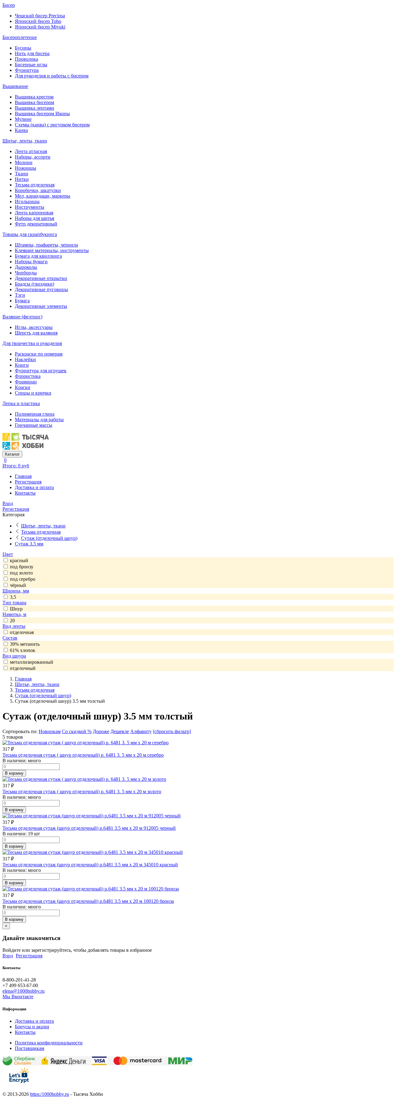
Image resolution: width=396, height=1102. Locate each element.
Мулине (23, 119)
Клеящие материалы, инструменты (52, 250)
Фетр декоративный (36, 223)
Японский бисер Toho (38, 21)
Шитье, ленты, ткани (24, 140)
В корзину (14, 773)
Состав (9, 638)
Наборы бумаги (31, 261)
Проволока (26, 59)
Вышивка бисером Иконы (42, 113)
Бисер (8, 5)
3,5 (13, 597)
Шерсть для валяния (36, 332)
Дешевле (119, 731)
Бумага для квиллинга (38, 256)
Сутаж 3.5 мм (29, 543)
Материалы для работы (39, 419)
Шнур (16, 608)
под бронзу (21, 566)
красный (19, 560)
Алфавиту (141, 731)
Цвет (7, 554)
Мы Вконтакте (17, 996)
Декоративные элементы (41, 306)
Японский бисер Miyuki (40, 26)
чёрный (18, 585)
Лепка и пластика (21, 403)
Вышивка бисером (34, 102)
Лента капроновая (34, 212)
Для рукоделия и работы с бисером (51, 75)
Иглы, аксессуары (34, 327)
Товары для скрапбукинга (29, 234)
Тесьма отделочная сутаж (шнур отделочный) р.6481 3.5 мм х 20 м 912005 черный (89, 828)
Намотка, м (14, 614)
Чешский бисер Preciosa (40, 15)
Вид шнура (14, 655)
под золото (21, 572)
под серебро (22, 579)
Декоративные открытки (41, 278)
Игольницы (27, 201)
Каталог (12, 454)
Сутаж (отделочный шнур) (49, 538)
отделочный (23, 668)
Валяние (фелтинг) (22, 316)
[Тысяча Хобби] (25, 448)
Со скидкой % (77, 731)
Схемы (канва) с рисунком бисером (52, 124)
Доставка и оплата (34, 487)
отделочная (22, 632)
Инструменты (29, 207)
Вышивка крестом (34, 96)
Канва (21, 130)
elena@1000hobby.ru (23, 991)
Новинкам (50, 731)
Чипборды (26, 272)
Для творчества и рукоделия (32, 343)
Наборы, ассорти (32, 157)
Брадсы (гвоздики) (34, 283)
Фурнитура (27, 70)
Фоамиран (26, 381)
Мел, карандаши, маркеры (42, 196)
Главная (23, 476)
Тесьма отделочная (34, 184)
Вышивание (15, 86)
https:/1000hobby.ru (49, 1094)
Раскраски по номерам (38, 353)
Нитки (22, 179)
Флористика (28, 376)
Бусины (23, 47)
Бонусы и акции (32, 1026)
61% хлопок (22, 650)
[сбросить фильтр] (172, 731)
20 (12, 620)
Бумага (22, 300)
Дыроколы (26, 267)
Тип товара (14, 602)
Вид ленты (13, 626)
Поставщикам (29, 1048)
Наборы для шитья (34, 218)
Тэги (20, 295)
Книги (22, 365)
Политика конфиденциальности (49, 1042)
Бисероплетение (19, 37)
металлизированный (31, 662)
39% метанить (25, 644)
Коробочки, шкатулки (38, 190)
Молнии (23, 162)
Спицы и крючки (33, 393)
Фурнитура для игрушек (41, 370)
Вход (7, 503)
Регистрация (28, 481)
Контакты (25, 493)
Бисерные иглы (31, 64)
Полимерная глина (34, 414)
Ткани (21, 173)
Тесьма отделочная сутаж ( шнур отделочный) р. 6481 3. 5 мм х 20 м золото (81, 791)
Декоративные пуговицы (41, 289)
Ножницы (25, 168)
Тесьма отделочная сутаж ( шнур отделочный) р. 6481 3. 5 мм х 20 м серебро (83, 755)
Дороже (101, 731)
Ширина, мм (15, 590)
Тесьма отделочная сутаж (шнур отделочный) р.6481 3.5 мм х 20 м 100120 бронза (88, 901)
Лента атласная (31, 151)
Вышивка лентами (34, 108)
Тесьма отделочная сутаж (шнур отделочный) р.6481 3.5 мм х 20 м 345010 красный (90, 864)
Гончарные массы (33, 425)
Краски (22, 387)
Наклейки (25, 359)
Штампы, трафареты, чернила (46, 244)
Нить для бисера (32, 53)
